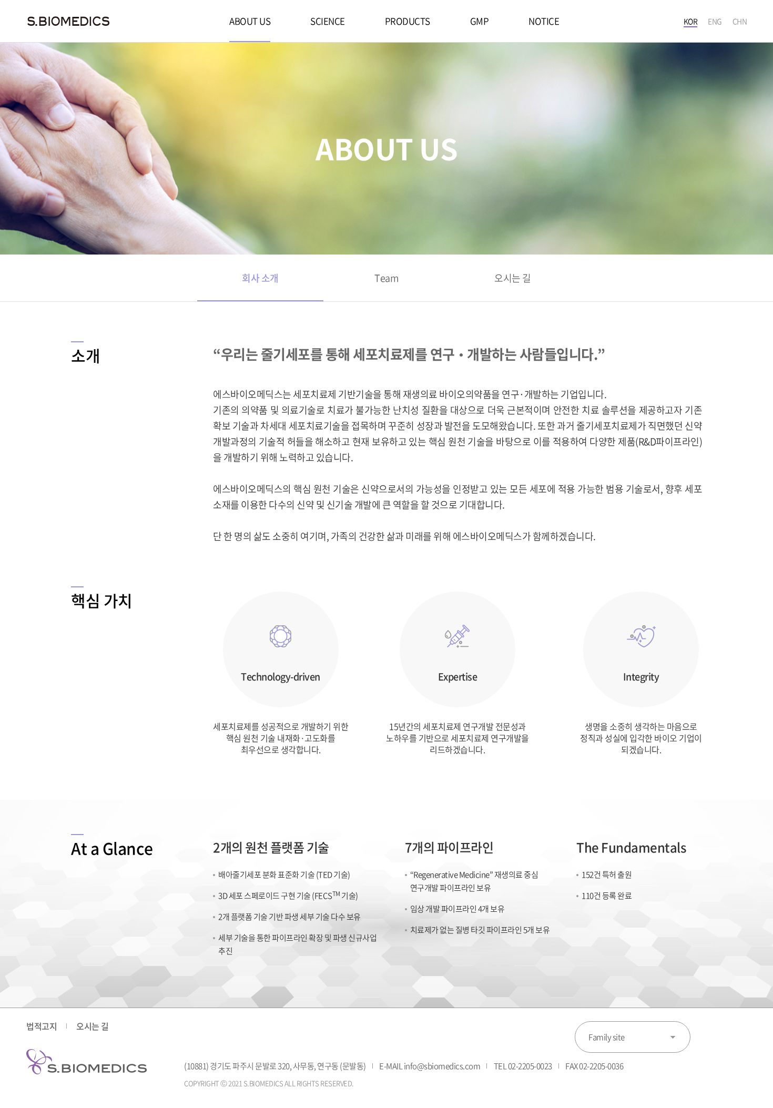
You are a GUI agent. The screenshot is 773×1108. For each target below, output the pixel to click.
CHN (740, 21)
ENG (715, 21)
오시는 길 (512, 278)
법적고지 (41, 1026)
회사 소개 (260, 278)
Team (386, 278)
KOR (691, 21)
